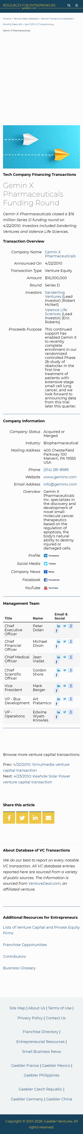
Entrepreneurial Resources (40, 1042)
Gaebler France (25, 1065)
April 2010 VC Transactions (38, 24)
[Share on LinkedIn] (35, 818)
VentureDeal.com (44, 883)
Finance (7, 18)
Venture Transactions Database (57, 18)
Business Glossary (19, 968)
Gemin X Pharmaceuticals (60, 254)
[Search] (68, 6)
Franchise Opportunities (25, 945)
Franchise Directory (40, 1032)
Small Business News (41, 1051)
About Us (36, 1008)
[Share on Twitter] (22, 818)
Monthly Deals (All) (12, 24)
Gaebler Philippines (41, 1075)
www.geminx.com (60, 477)
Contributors (14, 956)
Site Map (17, 1008)
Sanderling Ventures (55, 294)
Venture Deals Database (26, 18)
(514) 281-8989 (56, 470)
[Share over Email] (48, 818)
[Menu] (76, 6)
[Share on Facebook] (9, 818)
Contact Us (56, 1018)
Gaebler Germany (27, 1099)
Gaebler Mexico (56, 1065)
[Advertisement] (41, 79)
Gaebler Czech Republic (40, 1089)
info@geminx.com (60, 484)
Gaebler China (59, 1099)
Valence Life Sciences (56, 312)
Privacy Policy (30, 1018)
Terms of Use (60, 1008)
